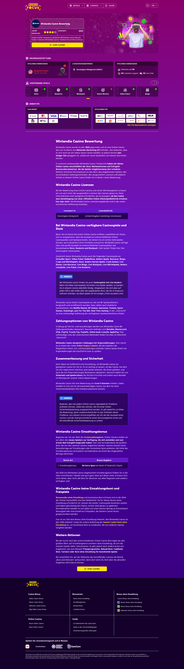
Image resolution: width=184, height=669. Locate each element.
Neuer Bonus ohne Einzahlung (131, 606)
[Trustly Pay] (73, 116)
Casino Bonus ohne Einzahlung (128, 598)
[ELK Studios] (151, 116)
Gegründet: (62, 31)
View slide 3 (96, 98)
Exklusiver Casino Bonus (37, 606)
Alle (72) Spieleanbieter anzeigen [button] (141, 125)
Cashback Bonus (79, 609)
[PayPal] (63, 116)
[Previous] (152, 83)
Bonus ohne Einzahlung (81, 598)
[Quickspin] (140, 121)
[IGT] (100, 121)
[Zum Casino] (36, 23)
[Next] (156, 83)
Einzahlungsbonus (79, 602)
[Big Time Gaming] (110, 121)
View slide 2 (92, 98)
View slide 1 (88, 98)
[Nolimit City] (110, 116)
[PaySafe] (83, 116)
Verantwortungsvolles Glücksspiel (84, 631)
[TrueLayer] (53, 121)
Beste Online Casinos (36, 623)
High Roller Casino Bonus (37, 609)
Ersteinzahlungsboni (93, 437)
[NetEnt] (100, 116)
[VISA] (53, 116)
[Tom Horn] (130, 121)
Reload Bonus (78, 606)
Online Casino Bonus (36, 598)
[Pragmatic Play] (120, 116)
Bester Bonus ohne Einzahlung (131, 602)
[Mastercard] (43, 116)
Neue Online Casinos (36, 627)
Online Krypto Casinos (87, 345)
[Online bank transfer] (33, 121)
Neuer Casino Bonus (36, 602)
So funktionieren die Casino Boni (84, 623)
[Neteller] (33, 116)
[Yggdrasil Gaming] (120, 121)
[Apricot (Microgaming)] (140, 116)
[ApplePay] (43, 121)
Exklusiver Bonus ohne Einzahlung (132, 610)
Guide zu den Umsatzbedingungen (85, 627)
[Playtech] (130, 116)
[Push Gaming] (151, 121)
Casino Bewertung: (36, 32)
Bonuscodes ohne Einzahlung (69, 497)
